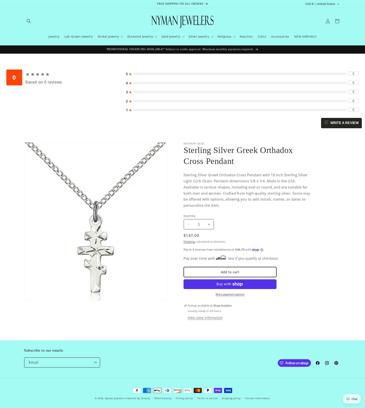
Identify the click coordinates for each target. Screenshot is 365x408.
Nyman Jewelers (115, 398)
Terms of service (207, 398)
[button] (28, 21)
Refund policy (163, 398)
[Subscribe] (95, 362)
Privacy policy (184, 398)
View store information (205, 317)
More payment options (230, 294)
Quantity (189, 216)
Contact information (257, 398)
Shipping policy (231, 398)
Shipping (189, 241)
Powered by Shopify (137, 398)
